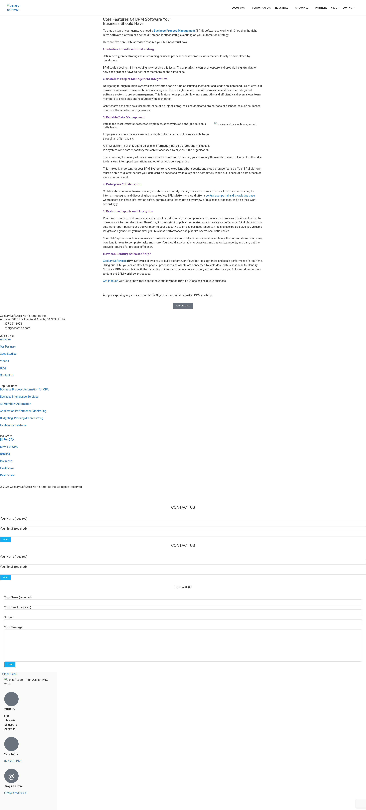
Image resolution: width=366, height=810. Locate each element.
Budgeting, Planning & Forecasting (21, 418)
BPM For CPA (9, 446)
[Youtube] (3, 495)
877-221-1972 (13, 761)
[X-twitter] (19, 495)
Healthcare (7, 468)
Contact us (7, 375)
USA (7, 716)
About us (5, 339)
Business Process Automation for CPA (24, 389)
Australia (9, 729)
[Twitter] (15, 803)
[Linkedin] (11, 495)
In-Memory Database (13, 425)
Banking (5, 454)
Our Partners (8, 346)
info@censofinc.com (16, 792)
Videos (4, 361)
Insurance (6, 461)
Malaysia (9, 720)
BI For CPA (7, 439)
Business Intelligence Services (19, 396)
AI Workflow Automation (15, 404)
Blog (3, 368)
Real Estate (7, 475)
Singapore (10, 724)
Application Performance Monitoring (23, 411)
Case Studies (8, 353)
